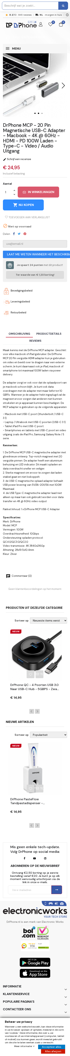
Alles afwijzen (53, 1051)
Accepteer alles (51, 1047)
